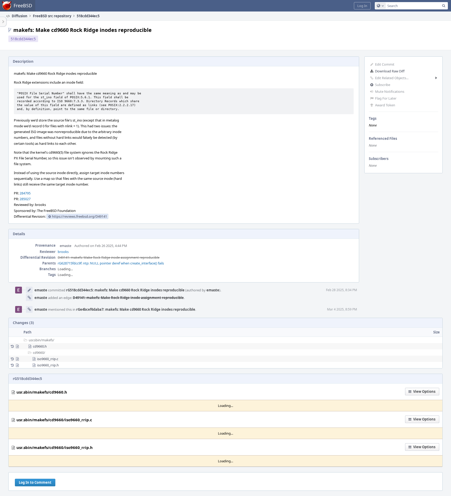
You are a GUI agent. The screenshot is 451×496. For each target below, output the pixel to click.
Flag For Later (385, 98)
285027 (25, 199)
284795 (25, 193)
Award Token (385, 105)
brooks (63, 251)
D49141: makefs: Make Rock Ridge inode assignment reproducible (108, 257)
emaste (65, 245)
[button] (362, 5)
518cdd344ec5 (23, 38)
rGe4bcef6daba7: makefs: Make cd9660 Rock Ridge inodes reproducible (135, 309)
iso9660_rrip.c (47, 358)
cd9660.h (40, 346)
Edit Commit (384, 64)
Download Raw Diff (390, 71)
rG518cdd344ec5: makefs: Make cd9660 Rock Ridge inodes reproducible (125, 290)
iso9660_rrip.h (48, 365)
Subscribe (382, 84)
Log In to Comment (35, 482)
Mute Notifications (389, 91)
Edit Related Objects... (391, 78)
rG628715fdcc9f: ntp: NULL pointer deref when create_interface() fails (111, 263)
